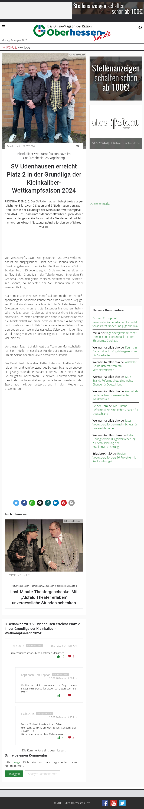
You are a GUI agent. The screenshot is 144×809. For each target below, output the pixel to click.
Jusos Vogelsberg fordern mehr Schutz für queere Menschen (115, 424)
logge (17, 762)
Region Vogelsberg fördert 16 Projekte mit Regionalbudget (114, 457)
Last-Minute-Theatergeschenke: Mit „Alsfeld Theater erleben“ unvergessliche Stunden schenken (44, 595)
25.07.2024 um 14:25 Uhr (63, 717)
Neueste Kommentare (108, 310)
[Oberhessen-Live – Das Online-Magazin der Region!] (72, 33)
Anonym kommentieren (42, 774)
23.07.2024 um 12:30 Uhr (63, 678)
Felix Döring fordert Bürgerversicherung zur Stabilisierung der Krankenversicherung (114, 441)
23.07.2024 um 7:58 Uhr (64, 645)
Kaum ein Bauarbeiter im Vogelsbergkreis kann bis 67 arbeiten (115, 351)
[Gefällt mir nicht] (70, 656)
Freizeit (12, 574)
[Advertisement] (44, 444)
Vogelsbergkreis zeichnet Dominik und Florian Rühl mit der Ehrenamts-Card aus (114, 337)
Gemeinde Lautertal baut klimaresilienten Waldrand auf (116, 395)
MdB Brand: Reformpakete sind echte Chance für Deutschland (113, 380)
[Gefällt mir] (58, 656)
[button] (16, 503)
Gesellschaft (13, 146)
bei (105, 318)
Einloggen (14, 774)
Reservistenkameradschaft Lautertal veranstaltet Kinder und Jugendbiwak (115, 324)
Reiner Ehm (100, 406)
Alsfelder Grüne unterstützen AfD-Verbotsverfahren (114, 366)
